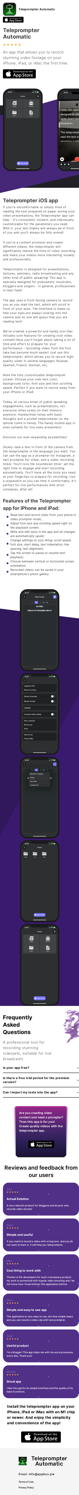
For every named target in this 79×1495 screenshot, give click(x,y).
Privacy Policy (26, 1487)
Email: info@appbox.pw (37, 1474)
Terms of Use (26, 1481)
